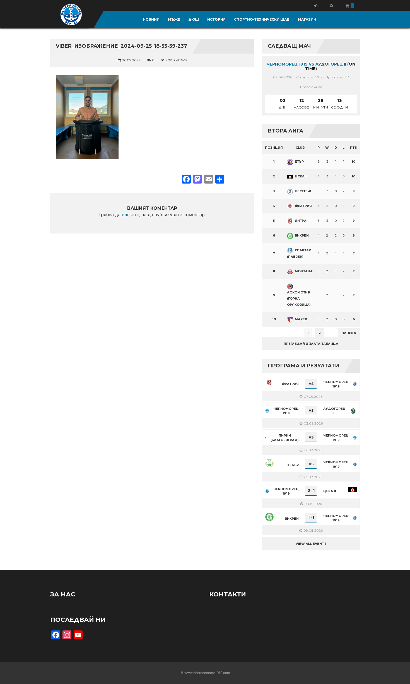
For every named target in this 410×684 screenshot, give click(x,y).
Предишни (276, 333)
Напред (348, 333)
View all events (311, 544)
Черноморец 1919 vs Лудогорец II (306, 64)
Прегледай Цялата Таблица (311, 344)
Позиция (274, 148)
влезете (130, 214)
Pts (353, 148)
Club (300, 148)
